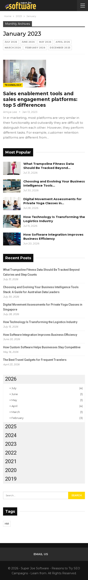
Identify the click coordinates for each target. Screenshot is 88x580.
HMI (7, 523)
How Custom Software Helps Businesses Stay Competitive (41, 347)
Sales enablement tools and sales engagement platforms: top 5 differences (40, 99)
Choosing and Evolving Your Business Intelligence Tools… (54, 183)
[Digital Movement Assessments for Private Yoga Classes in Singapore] (12, 203)
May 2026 (45, 42)
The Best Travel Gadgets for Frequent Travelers (35, 359)
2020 (11, 470)
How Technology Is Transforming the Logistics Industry (40, 322)
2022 (11, 453)
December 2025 (60, 47)
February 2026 (35, 47)
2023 (11, 444)
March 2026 (13, 47)
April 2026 (63, 42)
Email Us (41, 554)
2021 (11, 461)
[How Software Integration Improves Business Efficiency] (12, 239)
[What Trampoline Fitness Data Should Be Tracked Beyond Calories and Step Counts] (12, 168)
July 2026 (11, 42)
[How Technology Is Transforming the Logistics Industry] (12, 221)
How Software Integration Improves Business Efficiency (53, 237)
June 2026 (28, 42)
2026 (11, 379)
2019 (11, 479)
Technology (13, 85)
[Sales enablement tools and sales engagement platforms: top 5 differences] (24, 73)
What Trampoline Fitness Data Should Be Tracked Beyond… (48, 166)
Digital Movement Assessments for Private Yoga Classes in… (52, 201)
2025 (11, 427)
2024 (11, 435)
